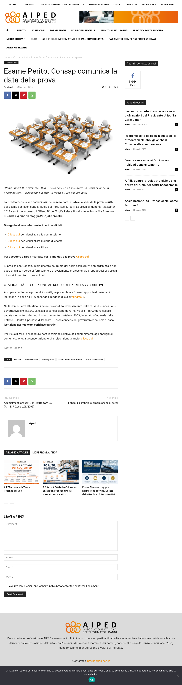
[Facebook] (7, 95)
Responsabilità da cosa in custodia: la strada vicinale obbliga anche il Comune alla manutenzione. (150, 140)
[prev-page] (6, 501)
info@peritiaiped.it (98, 661)
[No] (177, 675)
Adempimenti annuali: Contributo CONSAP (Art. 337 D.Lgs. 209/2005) (28, 404)
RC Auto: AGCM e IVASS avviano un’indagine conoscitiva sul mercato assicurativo (60, 491)
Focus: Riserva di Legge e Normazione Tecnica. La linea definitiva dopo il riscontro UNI (98, 491)
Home (7, 57)
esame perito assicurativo (70, 359)
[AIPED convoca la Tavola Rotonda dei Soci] (21, 472)
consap (17, 359)
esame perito (48, 359)
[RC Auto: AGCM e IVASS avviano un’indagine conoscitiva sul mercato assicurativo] (60, 472)
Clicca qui (14, 234)
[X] (15, 95)
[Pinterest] (23, 95)
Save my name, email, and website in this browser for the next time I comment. (53, 585)
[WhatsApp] (32, 95)
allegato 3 (78, 297)
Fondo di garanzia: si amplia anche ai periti (93, 402)
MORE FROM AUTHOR (45, 452)
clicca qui (87, 338)
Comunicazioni (20, 57)
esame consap (31, 359)
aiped (10, 87)
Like (133, 73)
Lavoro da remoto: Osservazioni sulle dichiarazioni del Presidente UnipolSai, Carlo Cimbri (151, 115)
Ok (91, 679)
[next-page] (12, 501)
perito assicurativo (94, 359)
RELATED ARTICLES (17, 452)
